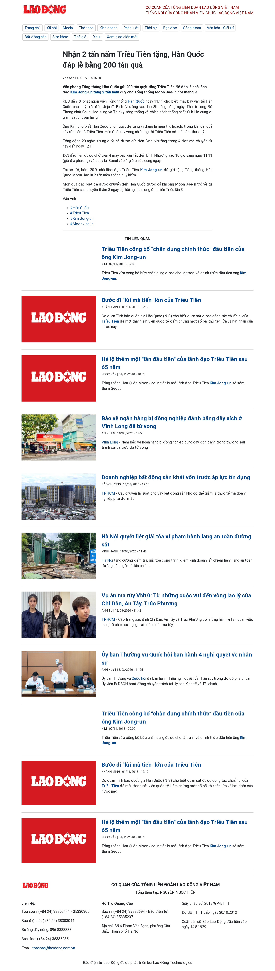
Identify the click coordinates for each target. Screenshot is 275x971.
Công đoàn (192, 28)
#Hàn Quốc (79, 208)
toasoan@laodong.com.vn (53, 948)
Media (68, 28)
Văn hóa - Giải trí (220, 28)
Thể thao (86, 28)
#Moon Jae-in (81, 224)
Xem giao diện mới (122, 37)
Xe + (97, 37)
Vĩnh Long (110, 442)
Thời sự (151, 28)
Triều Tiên (110, 321)
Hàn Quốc (136, 101)
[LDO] (59, 320)
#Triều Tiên (79, 213)
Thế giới (80, 37)
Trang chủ (33, 28)
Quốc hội (139, 678)
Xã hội (52, 28)
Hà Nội (107, 560)
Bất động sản (35, 37)
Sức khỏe (60, 37)
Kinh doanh (108, 28)
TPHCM (108, 493)
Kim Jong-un (151, 170)
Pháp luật (131, 28)
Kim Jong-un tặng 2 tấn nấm (94, 92)
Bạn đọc (170, 28)
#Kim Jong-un (81, 218)
